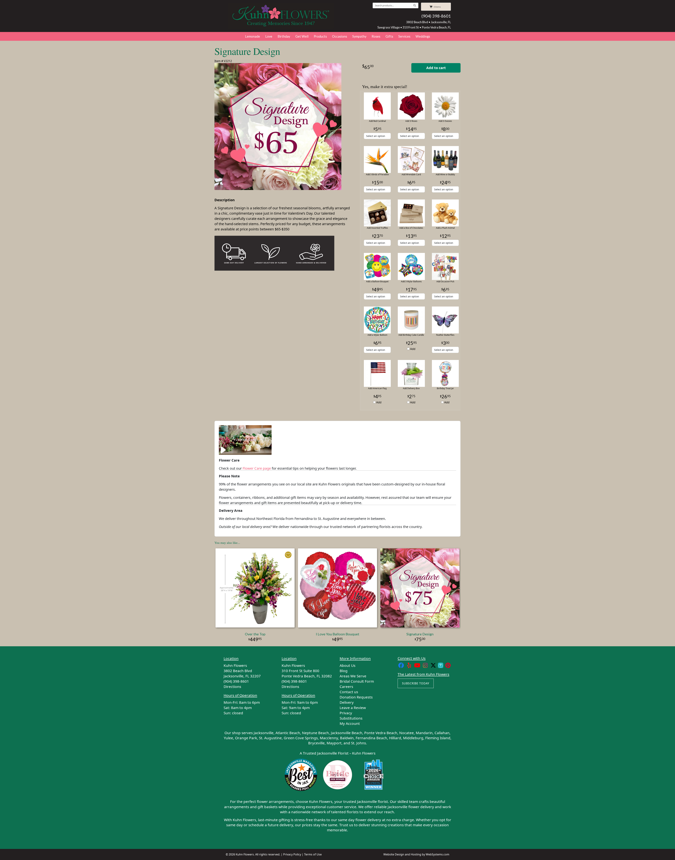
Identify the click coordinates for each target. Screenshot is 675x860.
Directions (232, 686)
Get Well (301, 36)
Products (320, 36)
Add (412, 349)
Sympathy (359, 36)
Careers (346, 686)
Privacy (346, 712)
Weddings (423, 36)
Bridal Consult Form (357, 681)
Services (404, 36)
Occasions (339, 36)
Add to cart (436, 67)
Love (268, 36)
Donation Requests (356, 697)
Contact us (349, 691)
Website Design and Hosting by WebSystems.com (416, 854)
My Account (350, 723)
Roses (376, 36)
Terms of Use (313, 854)
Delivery (347, 702)
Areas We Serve (353, 676)
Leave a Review (353, 707)
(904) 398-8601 (436, 16)
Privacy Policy (292, 854)
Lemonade (252, 36)
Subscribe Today (415, 683)
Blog (344, 670)
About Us (347, 665)
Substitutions (351, 718)
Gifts (389, 36)
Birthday (284, 36)
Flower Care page (257, 468)
